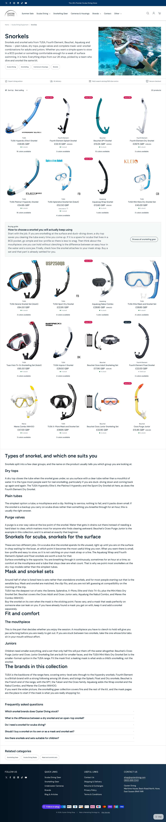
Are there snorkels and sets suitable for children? (32, 738)
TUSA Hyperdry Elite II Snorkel (24, 140)
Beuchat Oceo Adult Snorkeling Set (102, 365)
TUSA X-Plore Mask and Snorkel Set (63, 426)
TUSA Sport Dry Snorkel (63, 304)
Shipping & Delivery (93, 781)
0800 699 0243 (131, 780)
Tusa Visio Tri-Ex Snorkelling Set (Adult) (24, 365)
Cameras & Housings (80, 13)
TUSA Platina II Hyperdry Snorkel (24, 202)
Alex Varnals (105, 812)
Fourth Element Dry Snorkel (142, 140)
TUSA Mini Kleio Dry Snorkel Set (142, 202)
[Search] (147, 13)
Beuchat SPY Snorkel (103, 140)
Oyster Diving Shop (68, 812)
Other (117, 13)
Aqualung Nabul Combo (102, 304)
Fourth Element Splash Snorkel (63, 140)
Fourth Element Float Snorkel (142, 365)
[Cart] (159, 13)
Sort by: (11, 90)
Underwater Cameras (54, 786)
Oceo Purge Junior (142, 426)
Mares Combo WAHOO (24, 426)
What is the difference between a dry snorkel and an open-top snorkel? (44, 718)
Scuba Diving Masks (30, 757)
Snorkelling (25, 67)
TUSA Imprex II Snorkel (63, 365)
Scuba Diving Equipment (20, 25)
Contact (107, 13)
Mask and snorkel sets (49, 757)
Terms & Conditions (93, 794)
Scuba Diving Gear (53, 777)
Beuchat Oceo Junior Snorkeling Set (102, 426)
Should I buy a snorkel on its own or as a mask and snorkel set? (39, 731)
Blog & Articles (51, 794)
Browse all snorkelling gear (144, 239)
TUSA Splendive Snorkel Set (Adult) (63, 202)
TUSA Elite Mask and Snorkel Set (142, 304)
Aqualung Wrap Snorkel (102, 202)
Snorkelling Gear (60, 13)
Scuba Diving (43, 13)
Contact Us (89, 777)
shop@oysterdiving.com (134, 777)
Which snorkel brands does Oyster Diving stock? (32, 711)
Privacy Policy (90, 790)
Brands (95, 13)
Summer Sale (28, 13)
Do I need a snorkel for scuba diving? (25, 724)
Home (7, 25)
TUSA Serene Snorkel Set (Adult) (24, 304)
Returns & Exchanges (93, 786)
